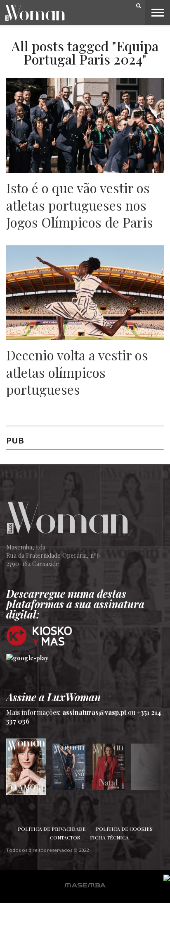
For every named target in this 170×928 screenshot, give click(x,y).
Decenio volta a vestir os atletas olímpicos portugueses (77, 372)
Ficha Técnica (109, 837)
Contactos (65, 837)
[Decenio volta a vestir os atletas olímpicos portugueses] (85, 337)
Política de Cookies (124, 828)
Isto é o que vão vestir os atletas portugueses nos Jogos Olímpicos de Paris (79, 205)
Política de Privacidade (52, 828)
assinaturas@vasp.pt (94, 712)
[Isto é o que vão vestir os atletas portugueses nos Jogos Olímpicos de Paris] (85, 170)
